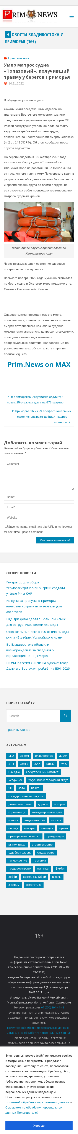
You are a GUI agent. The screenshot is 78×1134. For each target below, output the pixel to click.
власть (36, 788)
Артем (24, 756)
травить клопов (18, 730)
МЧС (64, 764)
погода (13, 828)
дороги (43, 804)
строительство (42, 844)
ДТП (11, 764)
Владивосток (44, 756)
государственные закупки (26, 796)
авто (21, 788)
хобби (12, 877)
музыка (13, 820)
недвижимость (34, 820)
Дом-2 (24, 764)
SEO (11, 756)
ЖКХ (37, 764)
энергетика (33, 885)
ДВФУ (63, 756)
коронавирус (17, 812)
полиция (47, 828)
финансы (43, 868)
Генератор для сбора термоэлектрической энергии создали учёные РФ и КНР (35, 588)
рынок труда (17, 844)
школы (56, 877)
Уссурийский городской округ (48, 780)
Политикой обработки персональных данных (37, 1102)
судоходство (46, 852)
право (63, 828)
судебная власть (19, 852)
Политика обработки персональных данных (38, 1028)
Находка (14, 772)
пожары (29, 828)
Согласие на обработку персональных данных (39, 1033)
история (59, 804)
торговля (39, 860)
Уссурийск (15, 780)
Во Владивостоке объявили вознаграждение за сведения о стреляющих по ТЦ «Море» (30, 650)
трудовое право (19, 868)
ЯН (10, 788)
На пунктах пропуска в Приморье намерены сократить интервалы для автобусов (34, 606)
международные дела (47, 812)
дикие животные (20, 804)
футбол (60, 868)
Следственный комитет (42, 772)
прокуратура (55, 836)
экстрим (14, 885)
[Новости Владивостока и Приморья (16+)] (34, 16)
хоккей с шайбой (34, 877)
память (56, 820)
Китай (50, 764)
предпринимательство (24, 836)
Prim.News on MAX (39, 364)
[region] (39, 1090)
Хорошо (39, 1125)
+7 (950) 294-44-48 (52, 1007)
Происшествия (18, 58)
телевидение (17, 860)
